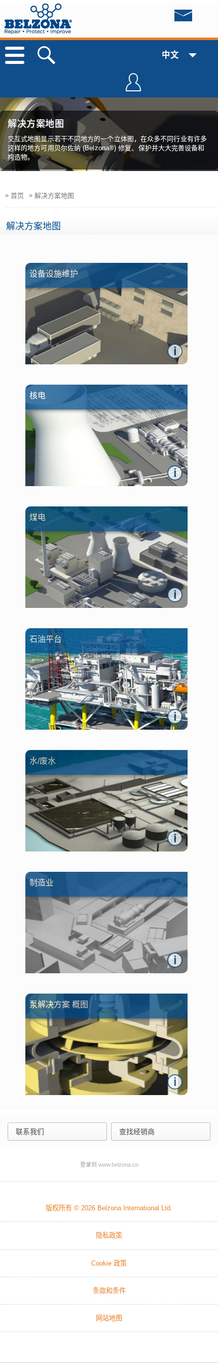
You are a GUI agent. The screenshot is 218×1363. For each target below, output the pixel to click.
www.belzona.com (38, 19)
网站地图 (109, 1318)
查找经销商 (137, 1132)
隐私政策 (109, 1235)
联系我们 (30, 1132)
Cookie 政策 (109, 1263)
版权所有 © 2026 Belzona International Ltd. (109, 1208)
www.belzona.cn (118, 1165)
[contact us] (162, 18)
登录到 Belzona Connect (133, 86)
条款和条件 (109, 1290)
